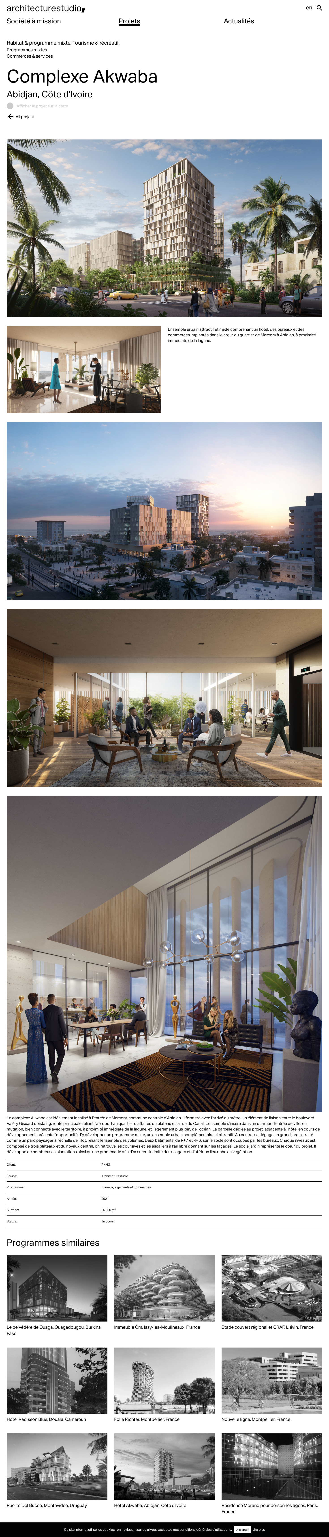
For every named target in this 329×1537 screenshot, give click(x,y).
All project (25, 116)
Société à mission (34, 20)
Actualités (239, 20)
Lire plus (258, 1529)
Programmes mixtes (27, 49)
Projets (129, 20)
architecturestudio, (46, 7)
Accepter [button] (242, 1529)
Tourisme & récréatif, (96, 42)
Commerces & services (30, 56)
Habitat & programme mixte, (40, 42)
